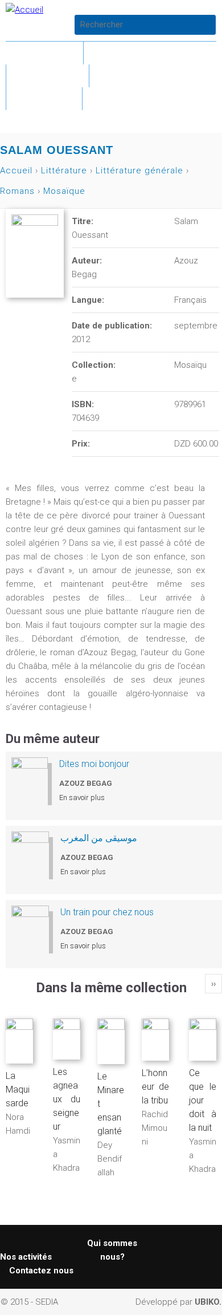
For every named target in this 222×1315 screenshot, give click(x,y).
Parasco (47, 75)
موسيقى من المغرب (98, 838)
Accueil (44, 52)
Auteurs (130, 75)
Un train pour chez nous (107, 912)
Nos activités (26, 1257)
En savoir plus (82, 797)
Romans (17, 191)
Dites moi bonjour (94, 763)
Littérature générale (139, 170)
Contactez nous (41, 1270)
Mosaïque (64, 191)
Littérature (133, 52)
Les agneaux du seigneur (66, 1099)
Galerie (44, 98)
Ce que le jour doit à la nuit (202, 1100)
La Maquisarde (18, 1089)
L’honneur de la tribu (155, 1087)
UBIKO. (208, 1302)
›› (213, 984)
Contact (124, 98)
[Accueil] (24, 10)
